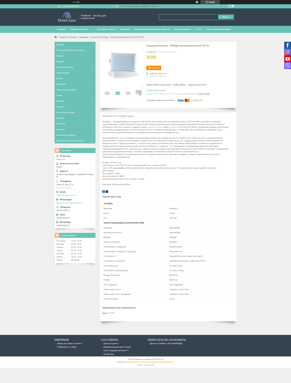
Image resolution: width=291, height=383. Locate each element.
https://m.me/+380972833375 (69, 203)
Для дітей (60, 124)
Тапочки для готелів (65, 112)
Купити (155, 67)
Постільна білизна (64, 67)
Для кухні (60, 129)
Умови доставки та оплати (69, 343)
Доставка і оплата (106, 29)
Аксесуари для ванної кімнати (70, 141)
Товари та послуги (79, 29)
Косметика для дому (65, 135)
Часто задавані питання (218, 29)
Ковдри (59, 56)
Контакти (124, 29)
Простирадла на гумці (66, 90)
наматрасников (155, 127)
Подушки (83, 37)
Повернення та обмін (67, 347)
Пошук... (226, 17)
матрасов (174, 127)
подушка (122, 138)
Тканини (59, 107)
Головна (61, 29)
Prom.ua (160, 359)
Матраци (60, 118)
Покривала (61, 84)
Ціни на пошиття (182, 29)
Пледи (59, 95)
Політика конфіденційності (162, 362)
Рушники (60, 44)
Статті (198, 29)
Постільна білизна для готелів (70, 50)
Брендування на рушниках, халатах (152, 29)
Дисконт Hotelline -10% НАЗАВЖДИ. (166, 343)
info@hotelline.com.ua (66, 195)
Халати (59, 78)
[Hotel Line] (67, 17)
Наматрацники (63, 73)
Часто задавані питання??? (116, 350)
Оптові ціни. (108, 354)
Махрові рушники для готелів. (117, 347)
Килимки (60, 101)
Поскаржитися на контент (138, 362)
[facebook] (103, 192)
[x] (107, 192)
